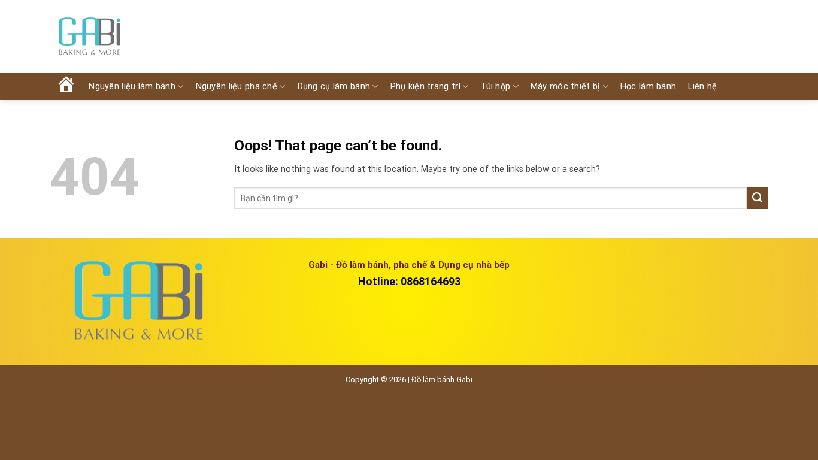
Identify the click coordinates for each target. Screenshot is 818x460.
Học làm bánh (648, 86)
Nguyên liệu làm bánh (132, 86)
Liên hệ (702, 86)
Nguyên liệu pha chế (236, 86)
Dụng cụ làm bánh (334, 86)
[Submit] (757, 198)
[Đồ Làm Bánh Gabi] (89, 36)
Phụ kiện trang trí (425, 86)
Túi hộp (495, 86)
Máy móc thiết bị (566, 86)
